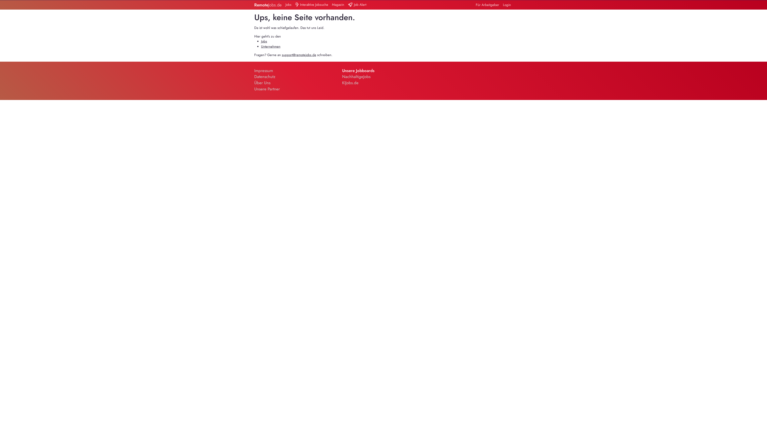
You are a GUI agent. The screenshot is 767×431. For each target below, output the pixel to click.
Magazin (338, 4)
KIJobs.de (350, 83)
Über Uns (262, 83)
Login (507, 4)
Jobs (288, 4)
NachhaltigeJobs (356, 77)
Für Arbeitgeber (487, 4)
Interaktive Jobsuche (313, 4)
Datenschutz (264, 77)
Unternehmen (270, 46)
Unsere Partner (267, 89)
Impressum (263, 71)
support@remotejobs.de (299, 54)
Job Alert (359, 4)
